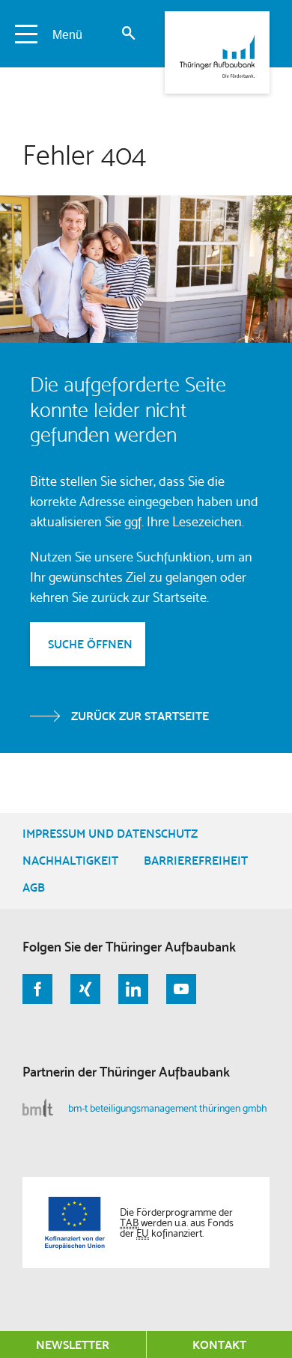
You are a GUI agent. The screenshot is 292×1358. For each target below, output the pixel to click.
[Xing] (85, 989)
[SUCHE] (128, 33)
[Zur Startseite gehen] (217, 52)
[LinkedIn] (133, 989)
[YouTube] (181, 989)
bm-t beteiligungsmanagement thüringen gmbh (167, 1108)
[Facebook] (37, 989)
